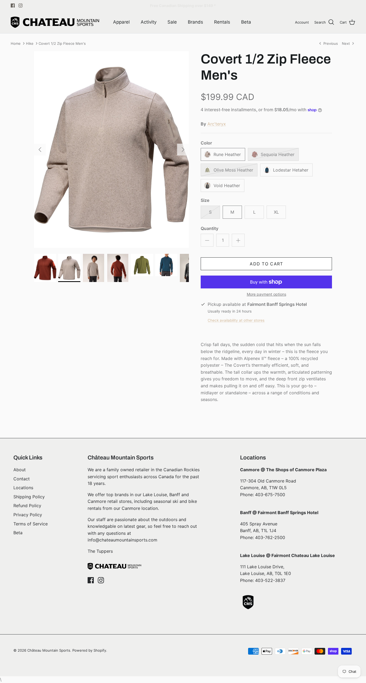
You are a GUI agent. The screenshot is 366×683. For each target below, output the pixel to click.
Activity (148, 22)
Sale (172, 22)
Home (16, 43)
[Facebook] (13, 5)
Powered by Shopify (89, 650)
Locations (23, 487)
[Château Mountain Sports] (55, 22)
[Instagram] (20, 5)
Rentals (222, 22)
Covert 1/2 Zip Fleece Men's (62, 43)
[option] (111, 149)
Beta (246, 22)
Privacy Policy (27, 514)
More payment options (266, 294)
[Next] (183, 149)
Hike (29, 43)
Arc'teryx (216, 124)
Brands (195, 22)
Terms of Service (30, 523)
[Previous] (40, 149)
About (19, 469)
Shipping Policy (29, 496)
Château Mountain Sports (48, 650)
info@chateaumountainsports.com (122, 540)
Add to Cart (266, 263)
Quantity (209, 228)
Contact (21, 478)
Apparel (121, 22)
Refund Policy (27, 505)
